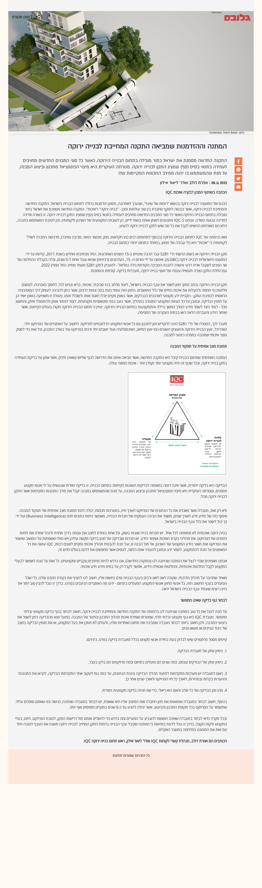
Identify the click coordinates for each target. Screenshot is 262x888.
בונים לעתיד (216, 12)
